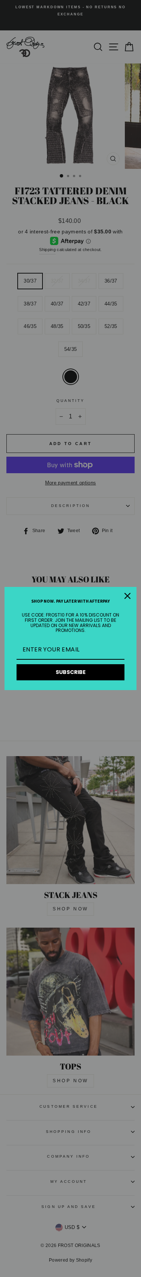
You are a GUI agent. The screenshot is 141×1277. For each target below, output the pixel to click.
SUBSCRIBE (71, 672)
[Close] (127, 596)
